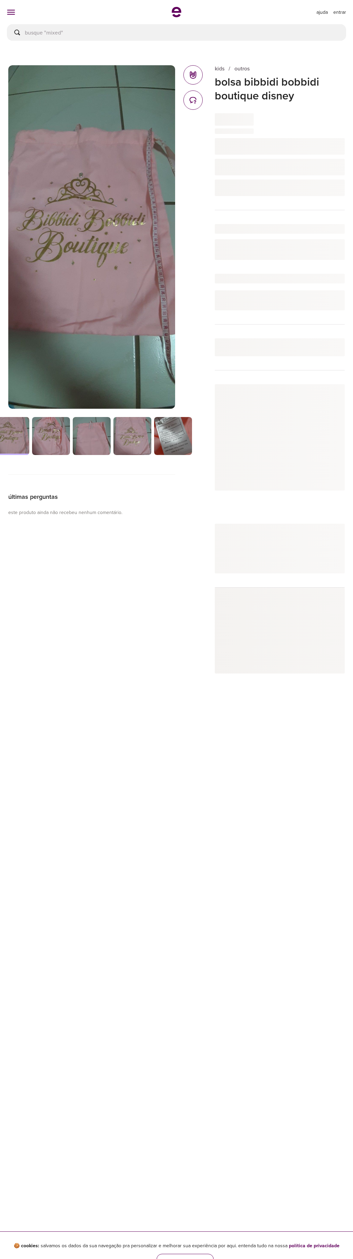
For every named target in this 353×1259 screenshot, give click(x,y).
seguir (329, 396)
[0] (193, 75)
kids (219, 68)
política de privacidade (314, 1245)
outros (242, 68)
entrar (339, 12)
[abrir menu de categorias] (11, 12)
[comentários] (193, 100)
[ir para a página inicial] (176, 15)
